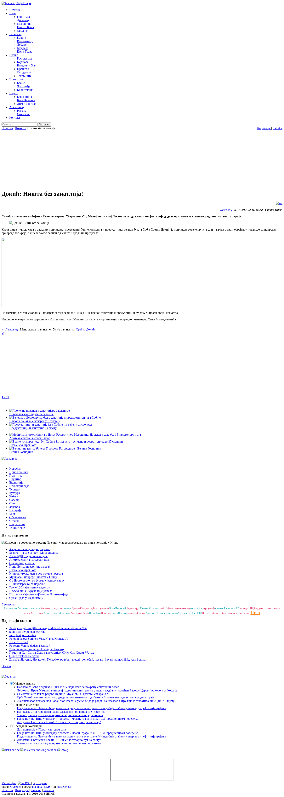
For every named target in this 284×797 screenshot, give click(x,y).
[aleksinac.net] (11, 750)
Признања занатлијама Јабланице (31, 414)
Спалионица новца (22, 563)
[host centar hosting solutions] (39, 750)
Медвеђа (22, 48)
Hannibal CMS (41, 786)
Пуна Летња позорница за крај (29, 566)
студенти (67, 608)
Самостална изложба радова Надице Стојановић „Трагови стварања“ (62, 694)
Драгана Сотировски (82, 608)
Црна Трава (24, 51)
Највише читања (24, 683)
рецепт (27, 613)
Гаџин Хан (24, 16)
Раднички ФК (152, 613)
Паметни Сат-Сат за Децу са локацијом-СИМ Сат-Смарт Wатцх (51, 652)
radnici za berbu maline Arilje (27, 631)
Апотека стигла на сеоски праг (29, 559)
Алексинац (16, 107)
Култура (14, 493)
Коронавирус (133, 608)
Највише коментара (26, 704)
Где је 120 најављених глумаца (29, 587)
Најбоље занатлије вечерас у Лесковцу (34, 421)
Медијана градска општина (267, 608)
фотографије (196, 608)
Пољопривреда (19, 486)
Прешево (23, 69)
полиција (244, 608)
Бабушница (24, 96)
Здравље (14, 506)
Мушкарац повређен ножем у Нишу (33, 577)
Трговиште (24, 75)
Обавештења (17, 517)
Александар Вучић (80, 613)
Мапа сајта (9, 783)
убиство (170, 613)
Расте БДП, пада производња (28, 556)
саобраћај (132, 613)
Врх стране (40, 783)
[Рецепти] (9, 676)
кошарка (219, 608)
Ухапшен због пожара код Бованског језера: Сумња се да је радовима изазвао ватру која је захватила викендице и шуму (95, 700)
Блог (12, 513)
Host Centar (64, 786)
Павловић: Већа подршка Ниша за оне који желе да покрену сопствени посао (68, 687)
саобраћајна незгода (169, 608)
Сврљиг (22, 30)
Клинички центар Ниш (52, 608)
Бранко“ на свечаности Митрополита (33, 552)
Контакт (14, 117)
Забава (13, 496)
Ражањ (21, 110)
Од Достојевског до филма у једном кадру (37, 580)
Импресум (22, 790)
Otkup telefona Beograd (24, 656)
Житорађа (23, 86)
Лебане (21, 44)
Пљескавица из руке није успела (30, 591)
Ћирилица (264, 128)
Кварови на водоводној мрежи (29, 549)
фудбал (178, 613)
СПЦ (251, 608)
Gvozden (15, 786)
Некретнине (17, 524)
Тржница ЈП (188, 613)
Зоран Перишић (120, 613)
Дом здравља (229, 608)
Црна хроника (18, 472)
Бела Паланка (26, 100)
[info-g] (63, 750)
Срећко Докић (85, 329)
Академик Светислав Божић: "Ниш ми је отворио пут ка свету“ (59, 722)
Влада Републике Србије (214, 613)
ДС (238, 608)
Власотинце (25, 41)
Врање (13, 55)
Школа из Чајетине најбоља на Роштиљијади (38, 594)
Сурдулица (24, 72)
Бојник (21, 37)
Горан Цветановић (118, 608)
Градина (47, 613)
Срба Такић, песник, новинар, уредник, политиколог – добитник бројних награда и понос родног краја (85, 697)
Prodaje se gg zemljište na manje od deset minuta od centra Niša (48, 628)
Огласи (14, 520)
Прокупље (16, 79)
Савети (14, 500)
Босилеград (24, 58)
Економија (16, 482)
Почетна (14, 9)
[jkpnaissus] (9, 458)
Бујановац (23, 62)
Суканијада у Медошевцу (26, 597)
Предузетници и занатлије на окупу (33, 428)
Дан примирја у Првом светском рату (41, 729)
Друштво (15, 479)
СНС (34, 613)
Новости (20, 128)
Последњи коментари (27, 726)
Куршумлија (25, 89)
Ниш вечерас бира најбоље (27, 584)
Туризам (14, 489)
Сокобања (23, 114)
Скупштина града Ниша (29, 608)
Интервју (15, 510)
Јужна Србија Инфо (61, 613)
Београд (141, 613)
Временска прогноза (22, 570)
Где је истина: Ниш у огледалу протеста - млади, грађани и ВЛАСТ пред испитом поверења (77, 718)
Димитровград (26, 103)
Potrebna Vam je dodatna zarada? (29, 645)
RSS (27, 783)
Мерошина (24, 23)
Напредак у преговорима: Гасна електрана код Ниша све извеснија (61, 711)
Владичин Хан (27, 65)
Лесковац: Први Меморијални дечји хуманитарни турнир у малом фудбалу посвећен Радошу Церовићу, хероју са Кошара (97, 690)
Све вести (8, 604)
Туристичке (17, 527)
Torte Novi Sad (18, 642)
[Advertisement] (142, 159)
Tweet (5, 397)
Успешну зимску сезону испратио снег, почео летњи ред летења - (60, 715)
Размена (36, 790)
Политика (15, 475)
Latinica (277, 128)
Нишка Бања (25, 27)
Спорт (13, 503)
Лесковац (15, 34)
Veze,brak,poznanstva (22, 635)
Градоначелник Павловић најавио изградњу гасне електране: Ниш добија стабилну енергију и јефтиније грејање (91, 708)
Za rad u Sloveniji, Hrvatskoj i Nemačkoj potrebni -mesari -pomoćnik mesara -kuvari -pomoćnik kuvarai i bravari (78, 659)
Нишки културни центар (239, 613)
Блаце (21, 82)
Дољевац (23, 20)
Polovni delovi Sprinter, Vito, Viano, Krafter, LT (38, 638)
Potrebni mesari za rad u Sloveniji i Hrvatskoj (37, 649)
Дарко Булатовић (100, 608)
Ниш (12, 13)
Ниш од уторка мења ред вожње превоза (36, 573)
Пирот (13, 93)
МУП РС (198, 613)
